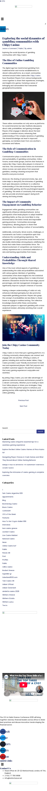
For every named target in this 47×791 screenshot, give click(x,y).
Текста (4, 605)
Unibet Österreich (9, 588)
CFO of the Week (9, 514)
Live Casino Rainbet (10, 535)
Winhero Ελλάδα (8, 598)
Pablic (4, 549)
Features (5, 518)
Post (4, 556)
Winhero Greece (8, 595)
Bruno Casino (7, 507)
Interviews (6, 525)
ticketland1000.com (9, 577)
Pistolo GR (6, 553)
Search (5, 428)
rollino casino (7, 567)
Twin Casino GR (8, 581)
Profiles (5, 560)
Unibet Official (7, 584)
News (4, 542)
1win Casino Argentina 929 (12, 493)
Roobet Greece (8, 570)
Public (21, 48)
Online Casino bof (9, 546)
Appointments (7, 497)
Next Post (23, 406)
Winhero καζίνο (8, 602)
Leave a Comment (9, 48)
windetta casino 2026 (10, 591)
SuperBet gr (7, 574)
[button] (23, 19)
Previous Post (23, 400)
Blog (4, 500)
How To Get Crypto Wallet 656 (14, 521)
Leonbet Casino (8, 532)
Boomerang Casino (9, 504)
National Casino (8, 539)
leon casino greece (9, 528)
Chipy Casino (35, 76)
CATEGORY (6, 511)
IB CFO (2, 1)
